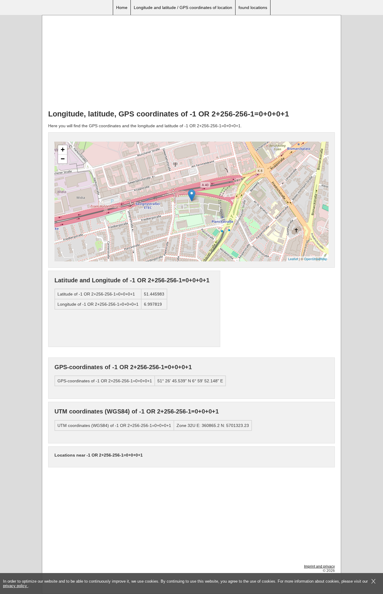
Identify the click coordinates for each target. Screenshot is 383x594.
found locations (252, 7)
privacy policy (15, 586)
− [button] (63, 159)
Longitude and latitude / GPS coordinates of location (183, 7)
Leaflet (293, 258)
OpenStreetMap (315, 258)
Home (121, 7)
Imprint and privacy (319, 566)
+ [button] (63, 149)
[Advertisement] (191, 63)
